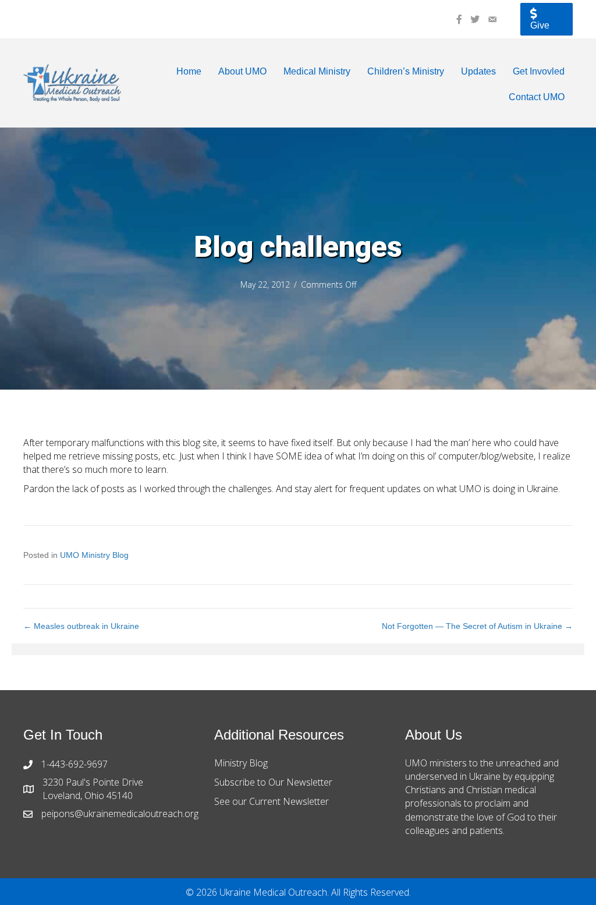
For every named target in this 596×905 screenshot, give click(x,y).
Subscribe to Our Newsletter (273, 782)
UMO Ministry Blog (94, 555)
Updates (478, 71)
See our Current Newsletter (271, 801)
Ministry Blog (241, 762)
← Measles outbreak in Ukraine (81, 626)
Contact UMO (537, 97)
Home (188, 71)
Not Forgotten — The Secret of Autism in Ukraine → (477, 626)
